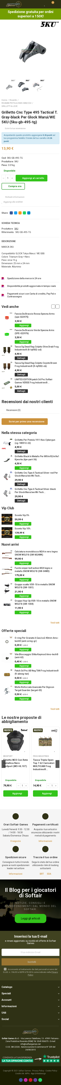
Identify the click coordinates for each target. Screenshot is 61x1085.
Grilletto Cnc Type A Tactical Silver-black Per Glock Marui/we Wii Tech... (35, 490)
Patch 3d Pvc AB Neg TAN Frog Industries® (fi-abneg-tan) (37, 672)
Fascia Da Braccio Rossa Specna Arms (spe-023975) (35, 315)
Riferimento (8, 232)
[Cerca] (39, 4)
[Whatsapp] (40, 1080)
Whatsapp (24, 212)
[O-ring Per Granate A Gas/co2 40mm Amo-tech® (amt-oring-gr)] (7, 641)
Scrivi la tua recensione (15, 128)
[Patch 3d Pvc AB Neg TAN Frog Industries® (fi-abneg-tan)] (7, 674)
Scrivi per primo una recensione (26, 421)
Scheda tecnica (11, 223)
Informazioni (45, 841)
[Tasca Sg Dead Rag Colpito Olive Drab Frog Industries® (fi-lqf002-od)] (7, 350)
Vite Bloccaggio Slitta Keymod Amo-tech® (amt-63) (36, 656)
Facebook (11, 212)
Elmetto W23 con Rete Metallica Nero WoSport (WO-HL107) (15, 763)
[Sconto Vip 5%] (7, 519)
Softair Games (24, 1071)
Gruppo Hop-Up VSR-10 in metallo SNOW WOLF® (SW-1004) (35, 602)
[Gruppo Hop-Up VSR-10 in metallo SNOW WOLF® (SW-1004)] (7, 604)
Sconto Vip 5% (22, 515)
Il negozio (15, 841)
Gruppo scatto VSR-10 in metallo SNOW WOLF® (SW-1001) (35, 586)
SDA (49, 874)
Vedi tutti (55, 622)
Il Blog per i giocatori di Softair (30, 893)
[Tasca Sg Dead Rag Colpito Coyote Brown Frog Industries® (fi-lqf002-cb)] (7, 367)
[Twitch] (35, 1080)
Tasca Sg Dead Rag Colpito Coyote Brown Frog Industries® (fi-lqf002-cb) (36, 364)
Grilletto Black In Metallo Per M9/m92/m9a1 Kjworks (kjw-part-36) (37, 458)
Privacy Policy (38, 1071)
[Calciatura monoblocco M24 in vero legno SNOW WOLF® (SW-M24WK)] (7, 555)
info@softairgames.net (30, 1044)
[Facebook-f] (21, 1080)
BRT (42, 874)
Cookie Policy (51, 1071)
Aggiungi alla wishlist (13, 202)
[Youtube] (30, 1080)
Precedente (49, 103)
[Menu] (3, 4)
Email (20, 212)
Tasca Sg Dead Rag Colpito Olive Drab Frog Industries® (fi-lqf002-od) (37, 348)
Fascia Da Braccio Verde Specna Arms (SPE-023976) (34, 332)
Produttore (7, 228)
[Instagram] (26, 1080)
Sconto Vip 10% (22, 528)
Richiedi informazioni (14, 197)
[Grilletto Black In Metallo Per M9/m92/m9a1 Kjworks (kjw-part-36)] (7, 460)
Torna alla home (53, 103)
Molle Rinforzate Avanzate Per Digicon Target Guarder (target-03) (34, 688)
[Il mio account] (57, 4)
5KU (16, 161)
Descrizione (9, 241)
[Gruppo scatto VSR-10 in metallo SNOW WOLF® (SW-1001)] (7, 588)
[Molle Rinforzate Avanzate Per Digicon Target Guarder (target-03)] (7, 691)
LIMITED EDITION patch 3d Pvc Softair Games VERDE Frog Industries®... (34, 381)
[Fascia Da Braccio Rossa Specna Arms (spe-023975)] (7, 317)
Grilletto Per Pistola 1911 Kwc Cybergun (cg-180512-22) (35, 441)
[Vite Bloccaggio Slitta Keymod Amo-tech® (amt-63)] (7, 658)
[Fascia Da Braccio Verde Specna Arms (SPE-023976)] (7, 334)
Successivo (57, 103)
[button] (5, 50)
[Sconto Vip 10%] (7, 532)
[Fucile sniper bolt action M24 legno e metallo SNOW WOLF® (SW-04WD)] (7, 572)
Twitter (15, 212)
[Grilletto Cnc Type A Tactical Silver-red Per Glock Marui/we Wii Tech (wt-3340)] (7, 476)
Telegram (28, 212)
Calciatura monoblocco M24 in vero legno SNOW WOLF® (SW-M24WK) (36, 553)
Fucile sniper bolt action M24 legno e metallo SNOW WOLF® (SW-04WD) (33, 569)
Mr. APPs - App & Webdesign (34, 1073)
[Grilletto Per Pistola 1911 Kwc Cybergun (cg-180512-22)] (7, 443)
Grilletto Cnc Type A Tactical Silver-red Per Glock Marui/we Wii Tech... (36, 474)
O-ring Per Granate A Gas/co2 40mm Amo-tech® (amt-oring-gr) (36, 639)
